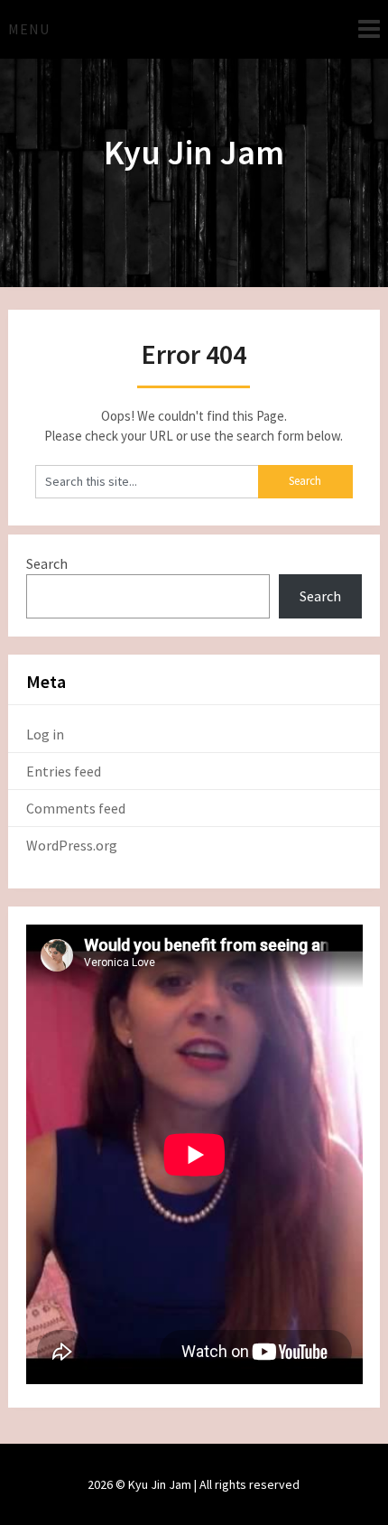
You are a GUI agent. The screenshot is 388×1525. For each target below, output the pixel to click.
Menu (29, 29)
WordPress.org (71, 845)
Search (47, 563)
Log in (45, 734)
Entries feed (63, 771)
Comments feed (75, 808)
